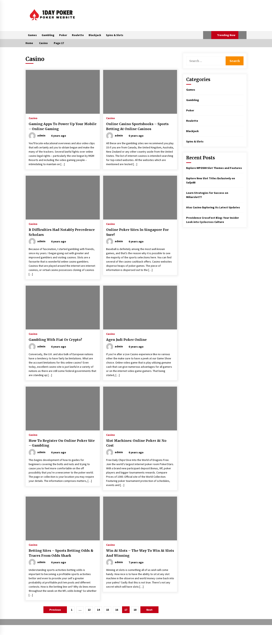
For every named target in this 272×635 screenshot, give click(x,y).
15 (107, 609)
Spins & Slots (114, 35)
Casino (33, 118)
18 (135, 609)
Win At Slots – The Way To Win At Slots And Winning (140, 553)
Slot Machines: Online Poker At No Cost (136, 443)
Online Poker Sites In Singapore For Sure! (137, 232)
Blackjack (95, 35)
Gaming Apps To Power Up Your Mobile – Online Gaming (63, 126)
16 (116, 609)
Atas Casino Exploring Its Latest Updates (213, 207)
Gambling (48, 35)
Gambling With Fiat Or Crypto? (55, 340)
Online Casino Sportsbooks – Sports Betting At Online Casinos (137, 126)
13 (89, 609)
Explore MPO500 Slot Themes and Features (214, 168)
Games (32, 35)
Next (149, 609)
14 (98, 609)
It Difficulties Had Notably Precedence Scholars (62, 232)
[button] (207, 35)
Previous (55, 609)
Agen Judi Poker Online (126, 340)
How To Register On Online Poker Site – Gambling (62, 443)
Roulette (78, 35)
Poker (63, 35)
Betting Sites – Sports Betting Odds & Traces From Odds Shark (61, 553)
